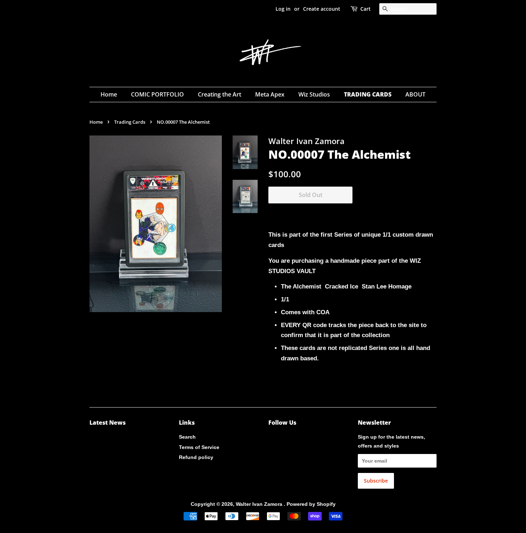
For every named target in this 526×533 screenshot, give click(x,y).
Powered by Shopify (311, 504)
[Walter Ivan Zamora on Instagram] (272, 438)
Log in (283, 8)
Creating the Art (219, 94)
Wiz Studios (314, 94)
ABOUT (415, 94)
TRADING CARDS (367, 94)
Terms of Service (199, 447)
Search (187, 437)
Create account (321, 8)
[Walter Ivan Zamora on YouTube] (284, 438)
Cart (365, 8)
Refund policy (196, 457)
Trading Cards (129, 122)
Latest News (107, 422)
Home (109, 94)
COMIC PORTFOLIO (157, 94)
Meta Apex (269, 94)
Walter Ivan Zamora (260, 504)
